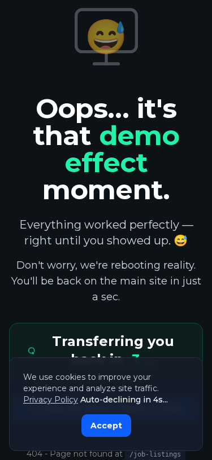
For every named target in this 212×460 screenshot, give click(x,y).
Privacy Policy (50, 400)
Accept (106, 425)
